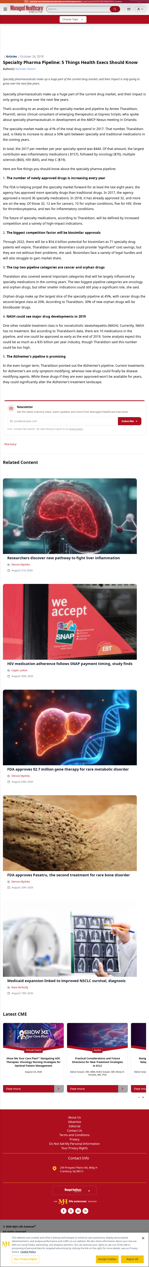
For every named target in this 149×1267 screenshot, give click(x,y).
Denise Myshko (20, 564)
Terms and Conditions (74, 1135)
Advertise (74, 1122)
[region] (74, 1249)
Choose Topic (70, 19)
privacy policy (76, 428)
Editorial (74, 1126)
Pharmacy (10, 444)
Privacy (74, 1139)
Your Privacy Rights (74, 1148)
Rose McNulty (19, 987)
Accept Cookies (107, 1259)
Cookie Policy (28, 1251)
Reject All (132, 1259)
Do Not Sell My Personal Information (74, 1144)
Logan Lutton (19, 670)
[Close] (143, 1238)
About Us (74, 1117)
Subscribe (128, 421)
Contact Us (74, 1131)
